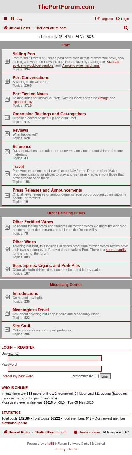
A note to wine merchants (81, 65)
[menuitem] (16, 18)
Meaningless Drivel (31, 309)
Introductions (25, 293)
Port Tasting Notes (30, 94)
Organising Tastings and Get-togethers (49, 114)
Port (66, 45)
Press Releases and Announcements (47, 190)
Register (26, 347)
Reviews (20, 130)
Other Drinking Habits (66, 213)
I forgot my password (17, 376)
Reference (22, 146)
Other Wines (24, 241)
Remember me (83, 376)
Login (7, 347)
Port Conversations (31, 77)
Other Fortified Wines (33, 222)
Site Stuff (21, 326)
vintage (103, 98)
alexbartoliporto (14, 423)
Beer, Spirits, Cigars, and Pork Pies (46, 265)
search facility (116, 249)
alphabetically (23, 102)
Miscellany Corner (66, 285)
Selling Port (24, 54)
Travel (18, 166)
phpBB (50, 443)
